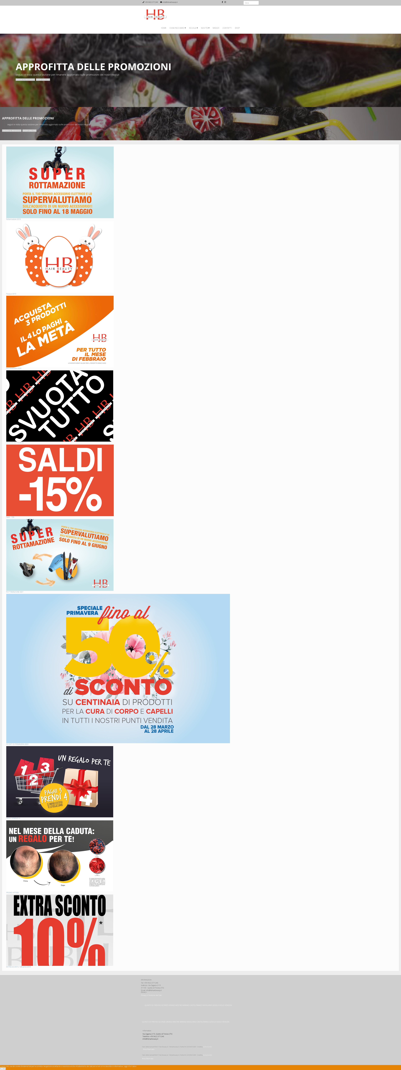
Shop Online (43, 79)
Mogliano (207, 1005)
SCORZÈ (162, 1022)
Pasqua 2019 (11, 294)
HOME (163, 28)
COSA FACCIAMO (176, 28)
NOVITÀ (204, 28)
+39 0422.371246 (151, 2)
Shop (237, 28)
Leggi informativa (129, 1066)
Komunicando (207, 1047)
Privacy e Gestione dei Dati (151, 995)
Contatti (227, 28)
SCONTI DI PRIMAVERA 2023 (17, 744)
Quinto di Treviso (153, 1005)
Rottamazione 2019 (13, 219)
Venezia (228, 1005)
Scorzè (164, 1005)
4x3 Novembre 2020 (13, 368)
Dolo (221, 1005)
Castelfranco (196, 1005)
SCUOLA (192, 28)
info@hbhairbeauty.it (170, 2)
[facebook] (222, 2)
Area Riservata (148, 1049)
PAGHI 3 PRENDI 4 (13, 818)
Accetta (3, 1068)
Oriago (171, 1005)
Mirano (185, 1005)
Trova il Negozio (25, 79)
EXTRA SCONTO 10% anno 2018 (18, 967)
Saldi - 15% (10, 517)
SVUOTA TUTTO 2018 (14, 443)
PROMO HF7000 (12, 893)
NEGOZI (216, 28)
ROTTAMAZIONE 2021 (14, 592)
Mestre (178, 1005)
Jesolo (216, 1005)
